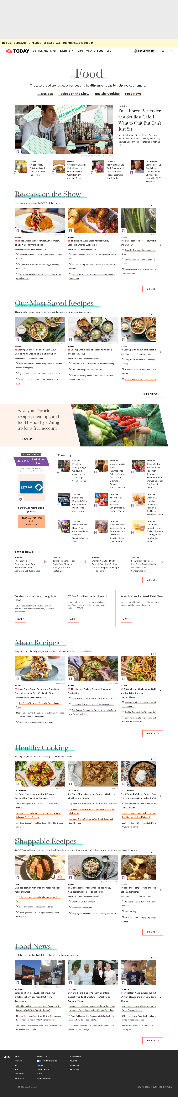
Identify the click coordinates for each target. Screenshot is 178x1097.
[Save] (18, 152)
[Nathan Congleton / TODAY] (40, 220)
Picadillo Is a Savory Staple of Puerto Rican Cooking (93, 698)
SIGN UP (27, 439)
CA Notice (40, 1065)
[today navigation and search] (171, 51)
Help (17, 1065)
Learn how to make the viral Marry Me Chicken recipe (94, 364)
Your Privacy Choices (49, 1061)
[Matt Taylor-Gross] (93, 220)
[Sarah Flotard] (93, 668)
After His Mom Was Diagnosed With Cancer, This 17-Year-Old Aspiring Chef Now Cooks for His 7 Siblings (144, 997)
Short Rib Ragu (131, 911)
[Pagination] (151, 205)
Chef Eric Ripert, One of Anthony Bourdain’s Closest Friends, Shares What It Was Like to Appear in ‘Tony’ (89, 997)
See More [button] (152, 289)
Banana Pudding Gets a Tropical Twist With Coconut (93, 704)
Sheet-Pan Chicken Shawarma (84, 902)
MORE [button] (19, 619)
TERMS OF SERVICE (43, 1070)
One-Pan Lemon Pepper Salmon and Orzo (36, 907)
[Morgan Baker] (40, 329)
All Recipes (45, 94)
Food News (133, 94)
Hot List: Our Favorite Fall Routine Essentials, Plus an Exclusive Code (46, 43)
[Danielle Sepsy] (146, 867)
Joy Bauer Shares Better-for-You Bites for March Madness (93, 803)
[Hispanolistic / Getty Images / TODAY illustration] (64, 129)
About (17, 1057)
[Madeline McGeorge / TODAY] (146, 220)
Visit (16, 1070)
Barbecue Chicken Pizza (82, 908)
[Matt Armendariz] (146, 668)
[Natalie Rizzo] (40, 668)
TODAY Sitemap (75, 1057)
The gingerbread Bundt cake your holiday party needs (94, 913)
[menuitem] (40, 51)
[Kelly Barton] (40, 774)
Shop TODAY (74, 1070)
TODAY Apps (19, 1074)
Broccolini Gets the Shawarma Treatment (36, 722)
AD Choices (19, 1078)
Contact (18, 1061)
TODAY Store (74, 1065)
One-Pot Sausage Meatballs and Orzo (87, 369)
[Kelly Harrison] (93, 774)
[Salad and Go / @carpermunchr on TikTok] (40, 972)
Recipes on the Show (73, 94)
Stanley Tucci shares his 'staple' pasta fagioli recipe (146, 379)
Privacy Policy (42, 1057)
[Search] (163, 51)
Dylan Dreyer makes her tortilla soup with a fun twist (40, 373)
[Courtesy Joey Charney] (146, 972)
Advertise (73, 1061)
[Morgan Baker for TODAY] (93, 867)
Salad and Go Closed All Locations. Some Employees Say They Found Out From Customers (35, 997)
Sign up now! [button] (150, 394)
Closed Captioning (44, 1078)
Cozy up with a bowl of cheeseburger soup (144, 349)
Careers (39, 1074)
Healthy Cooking (107, 94)
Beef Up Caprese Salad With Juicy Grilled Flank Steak (147, 712)
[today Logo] (7, 1057)
